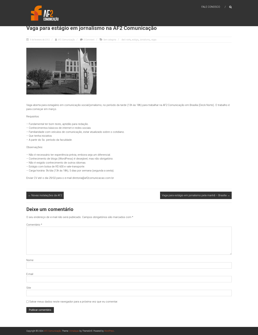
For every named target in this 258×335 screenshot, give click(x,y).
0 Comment (89, 39)
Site (28, 287)
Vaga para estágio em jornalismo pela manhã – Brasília (196, 195)
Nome (30, 260)
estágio (135, 39)
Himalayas (74, 331)
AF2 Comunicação (66, 39)
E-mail (29, 274)
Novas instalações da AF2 (45, 195)
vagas (154, 39)
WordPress (109, 331)
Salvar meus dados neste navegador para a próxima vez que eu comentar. (73, 301)
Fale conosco (210, 6)
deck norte (126, 39)
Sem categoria (109, 39)
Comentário (34, 224)
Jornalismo (145, 39)
